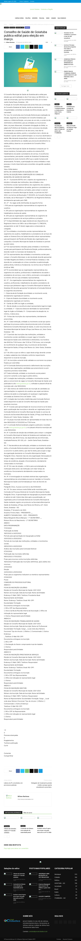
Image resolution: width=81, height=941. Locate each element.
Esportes (34, 18)
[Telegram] (41, 47)
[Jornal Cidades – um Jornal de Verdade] (40, 9)
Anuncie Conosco (67, 939)
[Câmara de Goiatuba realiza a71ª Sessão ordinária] (11, 822)
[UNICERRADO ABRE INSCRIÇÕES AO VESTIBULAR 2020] (33, 875)
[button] (74, 18)
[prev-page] (5, 836)
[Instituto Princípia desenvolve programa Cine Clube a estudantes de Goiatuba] (58, 47)
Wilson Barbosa (10, 42)
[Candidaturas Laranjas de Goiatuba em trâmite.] (72, 101)
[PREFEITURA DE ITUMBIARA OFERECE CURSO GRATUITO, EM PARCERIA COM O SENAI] (58, 73)
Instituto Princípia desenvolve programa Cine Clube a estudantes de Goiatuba (70, 48)
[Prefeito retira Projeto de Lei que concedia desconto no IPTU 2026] (44, 822)
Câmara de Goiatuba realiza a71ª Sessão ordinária (10, 830)
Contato (32, 1)
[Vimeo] (69, 1)
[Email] (31, 47)
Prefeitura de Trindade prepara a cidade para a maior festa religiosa (60, 110)
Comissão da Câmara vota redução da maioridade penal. (27, 830)
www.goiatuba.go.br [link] (23, 383)
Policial (41, 18)
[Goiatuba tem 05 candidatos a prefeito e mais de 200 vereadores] (58, 34)
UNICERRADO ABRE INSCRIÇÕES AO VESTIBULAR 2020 (44, 875)
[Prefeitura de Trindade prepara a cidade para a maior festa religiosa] (60, 101)
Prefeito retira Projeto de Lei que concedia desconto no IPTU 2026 (44, 830)
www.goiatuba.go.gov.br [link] (17, 427)
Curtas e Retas (19, 18)
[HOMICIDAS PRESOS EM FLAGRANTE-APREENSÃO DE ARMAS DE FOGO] (58, 61)
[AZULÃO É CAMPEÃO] (33, 898)
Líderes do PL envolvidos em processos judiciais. (13, 784)
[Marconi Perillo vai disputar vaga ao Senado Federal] (72, 120)
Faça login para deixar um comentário (16, 848)
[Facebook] (62, 1)
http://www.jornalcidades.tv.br (25, 799)
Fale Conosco (62, 18)
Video (47, 18)
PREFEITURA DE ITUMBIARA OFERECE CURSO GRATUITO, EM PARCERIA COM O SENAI (70, 75)
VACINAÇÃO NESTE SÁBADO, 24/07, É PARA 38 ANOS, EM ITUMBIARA (59, 129)
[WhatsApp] (27, 47)
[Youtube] (75, 1)
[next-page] (8, 836)
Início (5, 24)
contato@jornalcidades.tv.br (38, 931)
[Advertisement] (28, 760)
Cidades (53, 18)
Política (27, 27)
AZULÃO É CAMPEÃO (44, 896)
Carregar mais (65, 86)
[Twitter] (65, 1)
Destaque (12, 27)
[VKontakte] (72, 1)
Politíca (27, 18)
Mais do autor (28, 812)
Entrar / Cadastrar (24, 1)
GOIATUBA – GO (20, 27)
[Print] (36, 47)
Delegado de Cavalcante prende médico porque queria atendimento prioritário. (41, 785)
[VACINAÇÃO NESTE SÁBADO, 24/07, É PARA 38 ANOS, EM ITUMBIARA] (60, 120)
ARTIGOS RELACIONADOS (13, 812)
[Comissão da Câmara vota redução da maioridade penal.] (28, 822)
